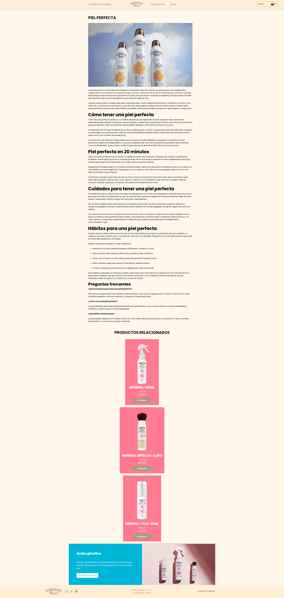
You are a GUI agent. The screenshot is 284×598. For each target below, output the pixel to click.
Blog (174, 4)
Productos (158, 4)
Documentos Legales (142, 592)
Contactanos (206, 591)
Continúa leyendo (87, 575)
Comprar (142, 400)
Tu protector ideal (100, 4)
